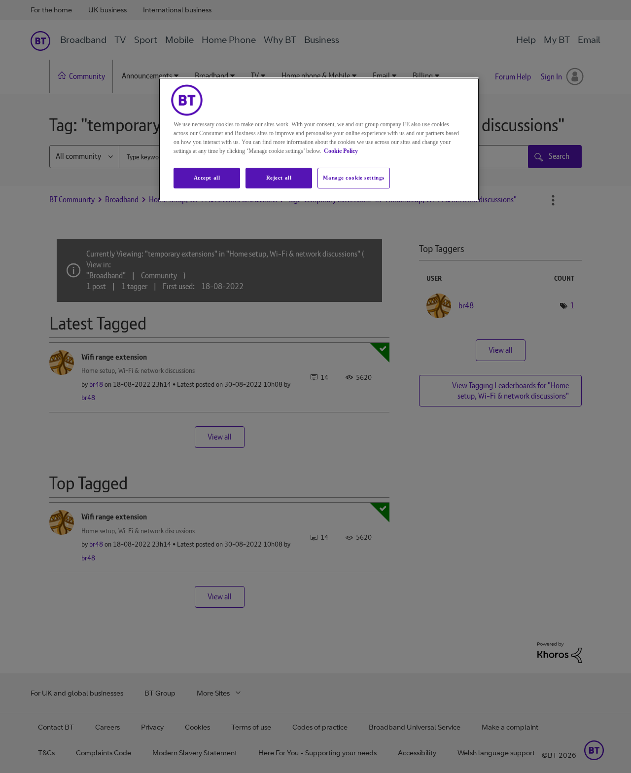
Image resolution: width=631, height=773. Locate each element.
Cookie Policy (341, 150)
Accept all (207, 178)
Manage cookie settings (354, 178)
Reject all (279, 178)
